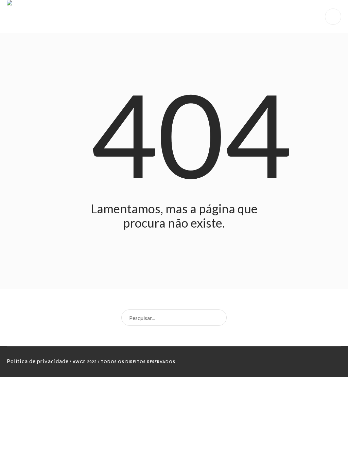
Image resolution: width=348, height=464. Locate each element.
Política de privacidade (38, 361)
